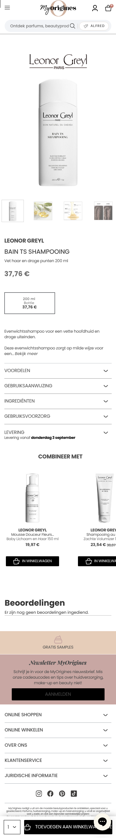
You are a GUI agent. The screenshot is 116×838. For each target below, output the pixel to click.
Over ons (16, 745)
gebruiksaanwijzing (28, 386)
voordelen (17, 370)
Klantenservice (23, 760)
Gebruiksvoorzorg (27, 416)
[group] (58, 131)
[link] (95, 8)
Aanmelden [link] (58, 694)
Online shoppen (23, 715)
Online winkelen (24, 730)
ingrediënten (19, 401)
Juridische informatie (31, 775)
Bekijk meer (26, 354)
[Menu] (8, 8)
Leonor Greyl (24, 241)
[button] (102, 822)
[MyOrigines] (58, 8)
